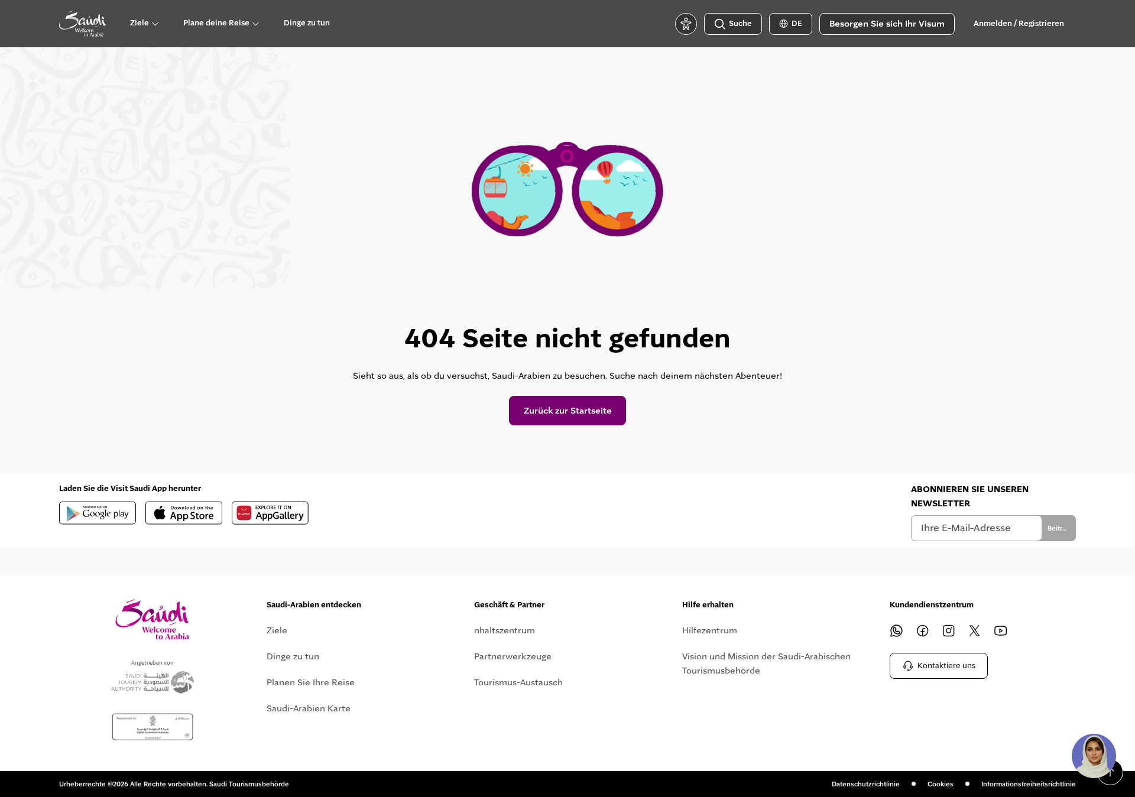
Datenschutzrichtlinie (866, 784)
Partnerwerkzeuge (513, 656)
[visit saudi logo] (82, 24)
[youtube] (1001, 630)
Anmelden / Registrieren (1019, 23)
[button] (1093, 755)
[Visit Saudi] (152, 619)
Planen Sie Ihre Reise (311, 682)
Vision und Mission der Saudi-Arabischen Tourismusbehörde (766, 663)
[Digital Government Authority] (152, 727)
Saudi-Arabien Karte (309, 708)
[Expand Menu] (155, 23)
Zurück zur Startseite (568, 410)
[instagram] (949, 630)
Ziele (277, 630)
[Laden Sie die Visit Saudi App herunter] (97, 513)
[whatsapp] (897, 630)
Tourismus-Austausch (518, 682)
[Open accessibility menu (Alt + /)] (686, 24)
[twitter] (975, 630)
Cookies (941, 784)
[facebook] (923, 630)
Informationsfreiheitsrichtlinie (1028, 784)
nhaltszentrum (504, 630)
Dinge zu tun (293, 656)
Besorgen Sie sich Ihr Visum (887, 23)
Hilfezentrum (709, 630)
